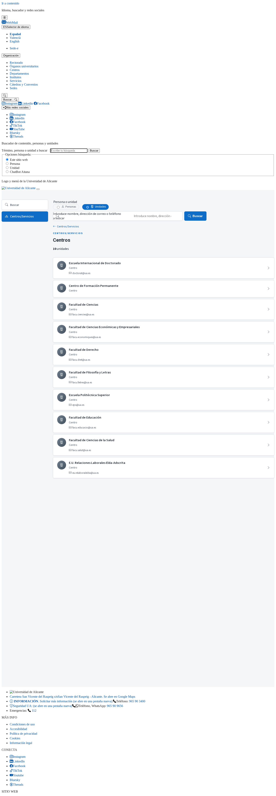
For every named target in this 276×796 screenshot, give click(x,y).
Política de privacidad (23, 733)
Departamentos (19, 73)
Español (15, 34)
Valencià (15, 37)
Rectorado (16, 62)
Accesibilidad (18, 729)
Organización (11, 55)
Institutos (15, 77)
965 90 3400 (137, 701)
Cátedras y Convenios (24, 84)
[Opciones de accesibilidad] (4, 17)
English (14, 41)
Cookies (15, 738)
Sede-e (14, 48)
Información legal (21, 743)
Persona (15, 163)
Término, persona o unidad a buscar (24, 150)
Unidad (14, 168)
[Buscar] (4, 95)
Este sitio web (19, 159)
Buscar (94, 150)
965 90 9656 (115, 706)
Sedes (13, 88)
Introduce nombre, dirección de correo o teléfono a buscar (87, 216)
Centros (15, 70)
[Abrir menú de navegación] (38, 189)
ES (16, 27)
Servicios (15, 81)
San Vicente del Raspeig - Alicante (72, 696)
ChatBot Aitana (20, 172)
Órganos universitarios (24, 66)
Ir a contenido (10, 3)
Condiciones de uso (22, 724)
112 (34, 710)
